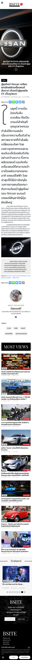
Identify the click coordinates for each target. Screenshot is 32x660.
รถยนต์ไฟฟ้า (8, 333)
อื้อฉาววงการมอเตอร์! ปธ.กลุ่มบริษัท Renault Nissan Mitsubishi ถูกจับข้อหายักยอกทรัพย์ (15, 551)
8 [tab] (24, 592)
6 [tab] (20, 592)
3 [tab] (12, 592)
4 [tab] (15, 592)
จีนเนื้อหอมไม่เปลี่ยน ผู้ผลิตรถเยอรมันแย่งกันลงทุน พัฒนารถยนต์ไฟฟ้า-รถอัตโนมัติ (15, 474)
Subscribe (21, 619)
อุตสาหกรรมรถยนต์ (21, 333)
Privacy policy (7, 640)
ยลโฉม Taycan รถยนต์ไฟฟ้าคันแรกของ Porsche (14, 449)
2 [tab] (10, 592)
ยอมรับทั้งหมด (24, 657)
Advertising (6, 644)
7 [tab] (22, 592)
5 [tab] (17, 592)
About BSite (6, 642)
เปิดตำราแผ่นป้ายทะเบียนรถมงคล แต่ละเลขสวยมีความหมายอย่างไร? (15, 373)
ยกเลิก (13, 657)
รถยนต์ (23, 328)
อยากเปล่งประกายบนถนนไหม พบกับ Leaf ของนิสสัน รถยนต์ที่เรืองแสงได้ (15, 500)
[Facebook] (16, 317)
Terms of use (6, 638)
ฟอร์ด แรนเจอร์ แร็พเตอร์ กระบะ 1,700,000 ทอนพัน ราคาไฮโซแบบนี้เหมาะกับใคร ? (15, 398)
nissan (9, 328)
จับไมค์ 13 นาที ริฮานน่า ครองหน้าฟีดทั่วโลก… (15, 585)
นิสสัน (16, 328)
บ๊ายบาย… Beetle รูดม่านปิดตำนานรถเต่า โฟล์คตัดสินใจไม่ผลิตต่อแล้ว (15, 525)
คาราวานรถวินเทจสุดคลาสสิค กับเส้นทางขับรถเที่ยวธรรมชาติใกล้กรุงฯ (15, 423)
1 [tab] (7, 592)
